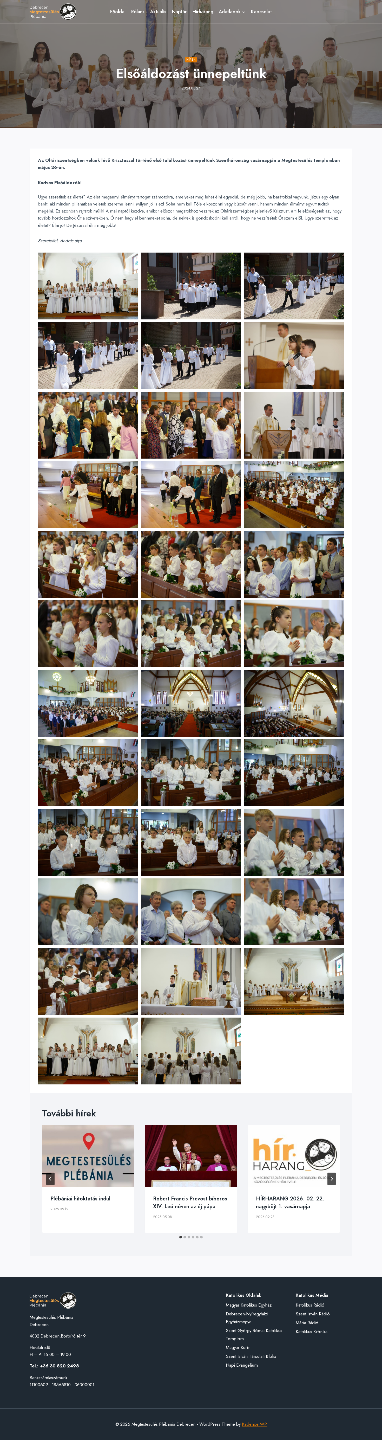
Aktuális (158, 11)
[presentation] (88, 1156)
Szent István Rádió (313, 1314)
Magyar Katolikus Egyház (249, 1305)
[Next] (331, 1179)
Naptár (179, 11)
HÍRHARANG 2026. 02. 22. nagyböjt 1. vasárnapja (290, 1202)
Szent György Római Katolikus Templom (254, 1334)
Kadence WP (254, 1424)
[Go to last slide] (50, 1179)
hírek (191, 59)
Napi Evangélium (242, 1365)
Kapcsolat (261, 11)
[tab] (180, 1237)
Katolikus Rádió (310, 1305)
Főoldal (118, 11)
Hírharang (203, 11)
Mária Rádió (307, 1323)
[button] (88, 286)
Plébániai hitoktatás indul (80, 1199)
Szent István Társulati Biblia (251, 1356)
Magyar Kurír (238, 1347)
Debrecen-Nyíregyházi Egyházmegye (247, 1318)
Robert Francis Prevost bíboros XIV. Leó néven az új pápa (190, 1202)
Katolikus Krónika (311, 1331)
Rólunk (138, 11)
